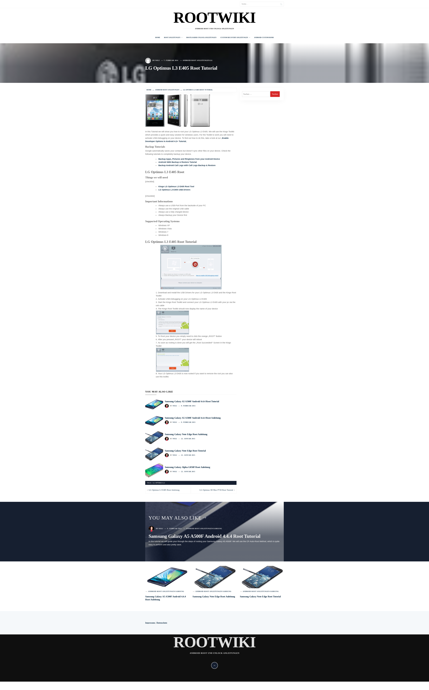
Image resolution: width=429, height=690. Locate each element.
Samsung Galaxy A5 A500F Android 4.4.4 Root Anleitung (193, 417)
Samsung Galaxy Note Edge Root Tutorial (185, 450)
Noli (157, 60)
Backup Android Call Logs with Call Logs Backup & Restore (187, 165)
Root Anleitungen (172, 37)
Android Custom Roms (264, 37)
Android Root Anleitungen (196, 60)
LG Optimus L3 (159, 483)
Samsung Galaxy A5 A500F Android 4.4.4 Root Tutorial (192, 401)
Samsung (217, 528)
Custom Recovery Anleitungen (234, 37)
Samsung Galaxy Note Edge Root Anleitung (186, 434)
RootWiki (214, 17)
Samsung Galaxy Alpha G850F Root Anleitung (187, 467)
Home (157, 37)
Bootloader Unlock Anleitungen (201, 37)
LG (211, 60)
